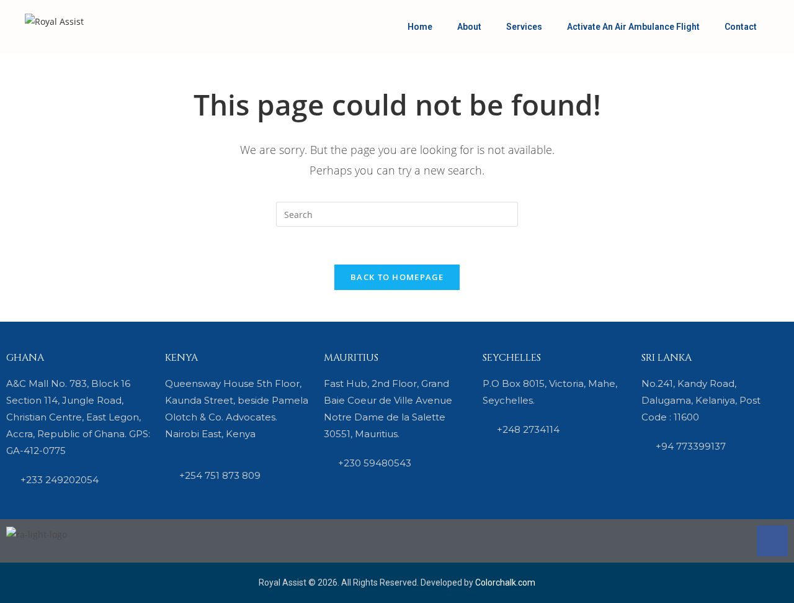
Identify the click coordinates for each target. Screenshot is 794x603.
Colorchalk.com (505, 582)
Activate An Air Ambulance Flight (633, 27)
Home (420, 27)
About (469, 27)
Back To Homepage (397, 277)
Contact (741, 27)
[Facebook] (772, 540)
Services (524, 27)
